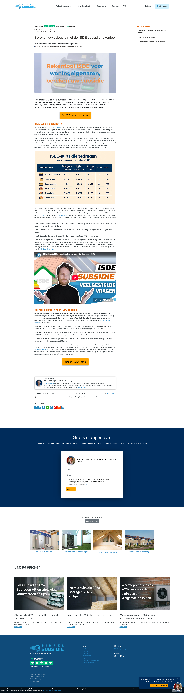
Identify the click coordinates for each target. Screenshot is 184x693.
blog (84, 658)
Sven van (59, 46)
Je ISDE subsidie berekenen (75, 115)
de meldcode (41, 215)
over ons (85, 651)
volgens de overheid (41, 349)
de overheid (63, 215)
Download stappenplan (159, 685)
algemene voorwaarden (91, 660)
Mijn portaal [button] (163, 6)
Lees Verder (18, 627)
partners (85, 653)
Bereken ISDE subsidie (75, 362)
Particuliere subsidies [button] (64, 6)
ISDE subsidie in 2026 (47, 249)
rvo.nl (88, 397)
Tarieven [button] (148, 6)
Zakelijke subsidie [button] (84, 6)
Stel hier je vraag (120, 649)
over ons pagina (82, 387)
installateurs (87, 656)
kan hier (88, 484)
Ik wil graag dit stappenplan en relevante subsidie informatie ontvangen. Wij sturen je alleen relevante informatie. (89, 482)
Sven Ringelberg (49, 383)
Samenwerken (102, 6)
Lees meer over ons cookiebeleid (52, 690)
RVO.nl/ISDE (111, 393)
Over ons (115, 6)
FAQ (124, 6)
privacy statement (88, 663)
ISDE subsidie (57, 127)
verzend (70, 489)
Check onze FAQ (92, 521)
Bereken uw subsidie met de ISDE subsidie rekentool (152, 31)
